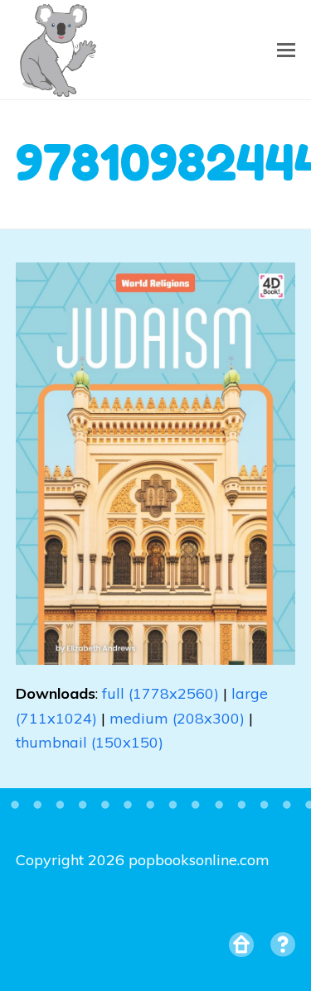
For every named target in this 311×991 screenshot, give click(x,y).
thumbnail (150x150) (89, 742)
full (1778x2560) (160, 693)
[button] (286, 49)
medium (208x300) (177, 718)
